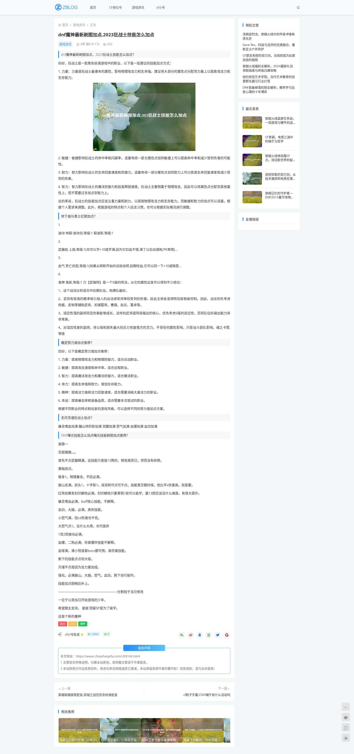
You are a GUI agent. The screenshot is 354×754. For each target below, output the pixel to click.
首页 (93, 7)
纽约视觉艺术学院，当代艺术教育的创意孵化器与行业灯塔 (269, 79)
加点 (62, 624)
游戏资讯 (138, 7)
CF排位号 (115, 7)
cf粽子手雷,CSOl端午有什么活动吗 (206, 695)
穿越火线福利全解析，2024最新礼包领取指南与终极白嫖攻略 (268, 68)
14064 (95, 634)
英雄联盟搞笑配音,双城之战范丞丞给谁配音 (87, 695)
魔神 (82, 624)
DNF (72, 624)
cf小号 (160, 7)
